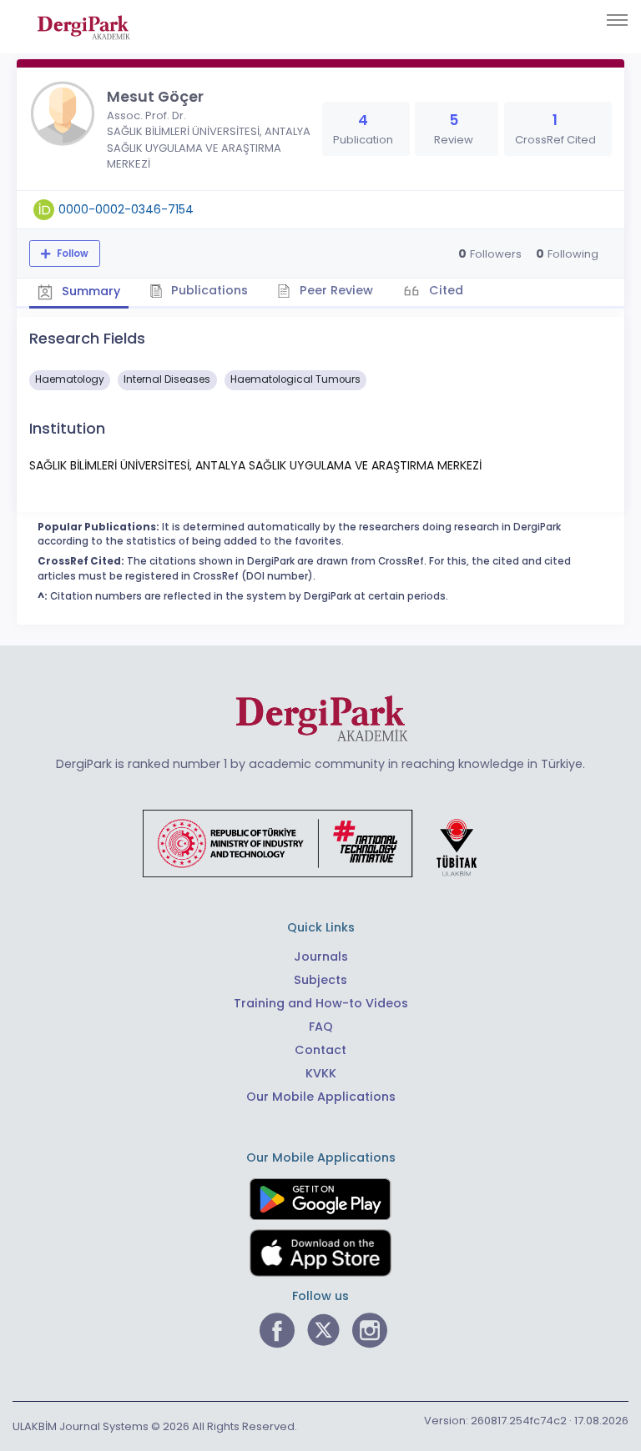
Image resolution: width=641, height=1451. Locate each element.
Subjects (320, 980)
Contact (320, 1050)
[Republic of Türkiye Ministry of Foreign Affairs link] (320, 842)
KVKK (320, 1073)
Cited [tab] (444, 290)
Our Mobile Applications (321, 1096)
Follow (71, 253)
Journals (321, 956)
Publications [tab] (208, 290)
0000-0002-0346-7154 (126, 209)
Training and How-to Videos (321, 1003)
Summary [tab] (89, 291)
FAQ (321, 1026)
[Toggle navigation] (617, 20)
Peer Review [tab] (334, 290)
